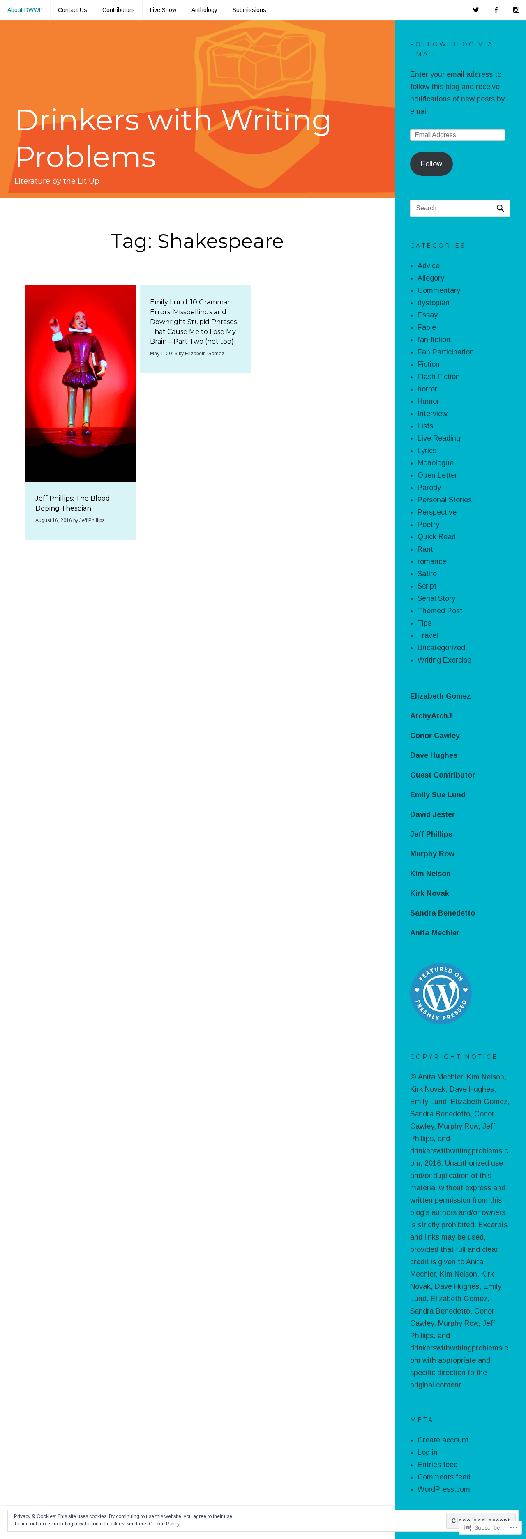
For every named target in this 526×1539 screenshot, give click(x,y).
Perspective (437, 512)
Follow (431, 164)
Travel (428, 635)
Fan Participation (446, 352)
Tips (424, 623)
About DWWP (25, 10)
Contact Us (72, 10)
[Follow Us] (476, 10)
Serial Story (436, 598)
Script (427, 586)
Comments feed (444, 1477)
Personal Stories (445, 500)
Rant (425, 549)
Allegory (431, 278)
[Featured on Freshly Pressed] (441, 1022)
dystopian (434, 303)
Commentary (439, 290)
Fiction (429, 364)
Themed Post (440, 611)
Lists (425, 426)
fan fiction (434, 340)
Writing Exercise (444, 660)
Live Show (163, 10)
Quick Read (437, 537)
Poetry (428, 524)
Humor (428, 401)
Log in (428, 1452)
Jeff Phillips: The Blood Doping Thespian (72, 503)
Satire (427, 574)
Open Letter (437, 475)
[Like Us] (496, 10)
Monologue (436, 463)
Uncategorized (441, 648)
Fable (427, 327)
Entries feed (438, 1465)
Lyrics (427, 450)
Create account (443, 1440)
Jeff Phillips (91, 520)
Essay (428, 315)
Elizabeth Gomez (204, 354)
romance (432, 561)
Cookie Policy (164, 1524)
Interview (433, 413)
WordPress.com (444, 1489)
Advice (429, 266)
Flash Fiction (439, 377)
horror (427, 389)
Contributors (118, 10)
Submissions (249, 10)
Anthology (204, 10)
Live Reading (439, 438)
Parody (429, 487)
